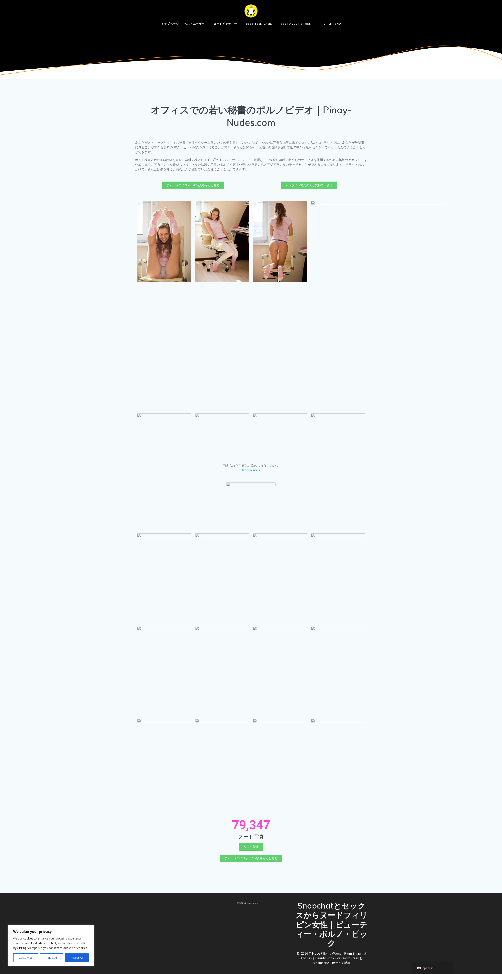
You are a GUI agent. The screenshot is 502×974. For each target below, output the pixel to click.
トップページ (170, 23)
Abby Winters (251, 470)
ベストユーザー (194, 23)
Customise (26, 957)
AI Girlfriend (330, 23)
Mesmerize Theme (326, 963)
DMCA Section (247, 903)
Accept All (77, 957)
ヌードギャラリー (225, 23)
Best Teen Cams (259, 23)
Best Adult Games (296, 23)
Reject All (51, 957)
